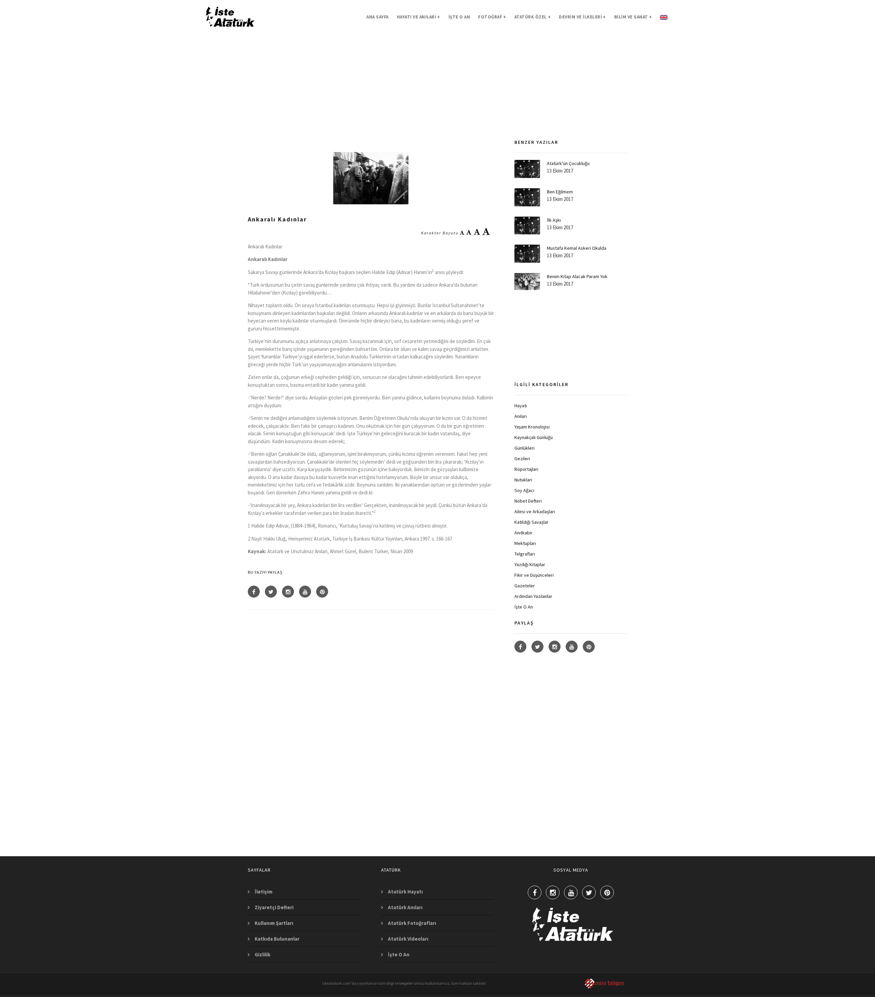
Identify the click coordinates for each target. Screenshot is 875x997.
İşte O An (523, 607)
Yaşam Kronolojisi (532, 427)
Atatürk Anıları (405, 907)
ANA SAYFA (377, 17)
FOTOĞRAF (492, 17)
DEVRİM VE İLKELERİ (582, 17)
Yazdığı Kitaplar (529, 564)
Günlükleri (524, 448)
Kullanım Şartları (274, 923)
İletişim (263, 891)
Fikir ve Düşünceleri (534, 575)
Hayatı (520, 405)
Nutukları (523, 480)
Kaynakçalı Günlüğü (533, 437)
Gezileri (522, 458)
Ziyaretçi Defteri (274, 907)
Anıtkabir (523, 533)
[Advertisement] (371, 94)
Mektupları (525, 543)
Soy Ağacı (524, 490)
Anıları (520, 416)
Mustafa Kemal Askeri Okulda (576, 248)
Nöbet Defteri (528, 501)
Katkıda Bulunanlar (277, 938)
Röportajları (526, 469)
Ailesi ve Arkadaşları (534, 511)
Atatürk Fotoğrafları (412, 923)
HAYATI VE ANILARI (418, 17)
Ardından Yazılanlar (533, 596)
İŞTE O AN (459, 17)
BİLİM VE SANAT (633, 17)
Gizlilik (262, 954)
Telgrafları (524, 554)
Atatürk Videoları (408, 938)
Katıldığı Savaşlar (531, 522)
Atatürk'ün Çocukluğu (568, 163)
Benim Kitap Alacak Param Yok (577, 276)
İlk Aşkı (554, 220)
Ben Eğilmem (560, 192)
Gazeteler (524, 586)
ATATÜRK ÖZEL (532, 17)
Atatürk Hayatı (405, 891)
